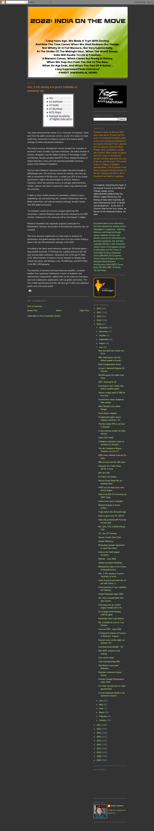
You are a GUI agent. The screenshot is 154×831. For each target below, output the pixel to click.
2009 (99, 756)
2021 (99, 312)
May (101, 704)
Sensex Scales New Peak (109, 537)
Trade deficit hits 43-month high (112, 512)
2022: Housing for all (107, 382)
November (104, 331)
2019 (99, 320)
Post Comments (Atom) (50, 316)
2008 (99, 760)
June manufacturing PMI (109, 661)
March (102, 712)
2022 (99, 308)
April (101, 708)
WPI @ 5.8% (104, 473)
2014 (99, 737)
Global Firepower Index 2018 (110, 594)
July (101, 347)
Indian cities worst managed (110, 501)
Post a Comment (34, 306)
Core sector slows (106, 658)
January (103, 720)
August (102, 343)
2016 (99, 729)
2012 (99, 744)
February (103, 716)
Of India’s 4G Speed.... (108, 477)
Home (58, 310)
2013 (99, 741)
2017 (99, 725)
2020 (99, 316)
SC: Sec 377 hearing (107, 533)
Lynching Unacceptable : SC (110, 647)
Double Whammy (105, 541)
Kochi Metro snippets (107, 413)
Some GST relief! (106, 437)
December (104, 328)
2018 (99, 324)
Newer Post (32, 310)
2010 (99, 752)
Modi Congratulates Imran (109, 364)
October (103, 335)
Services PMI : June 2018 (109, 629)
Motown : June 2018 (107, 559)
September (104, 339)
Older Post (84, 310)
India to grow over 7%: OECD (111, 516)
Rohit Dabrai (117, 806)
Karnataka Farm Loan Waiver (111, 618)
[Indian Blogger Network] (104, 296)
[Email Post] (30, 290)
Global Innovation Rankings (110, 563)
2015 (99, 733)
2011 (99, 748)
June (101, 701)
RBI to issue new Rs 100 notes (111, 462)
